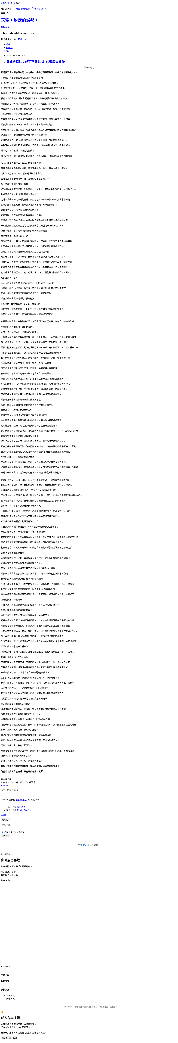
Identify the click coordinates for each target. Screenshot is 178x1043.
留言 (24, 800)
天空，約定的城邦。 (20, 20)
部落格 (9, 47)
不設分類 (22, 39)
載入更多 (5, 820)
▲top (3, 815)
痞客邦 (19, 800)
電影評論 (21, 807)
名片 (8, 51)
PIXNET (69, 1007)
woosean (4, 785)
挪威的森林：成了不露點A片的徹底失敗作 (35, 61)
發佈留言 (5, 836)
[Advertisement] (11, 923)
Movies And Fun (24, 810)
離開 (15, 1038)
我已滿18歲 (6, 1038)
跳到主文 (5, 27)
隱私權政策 (103, 1007)
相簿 (8, 44)
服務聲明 (113, 1007)
